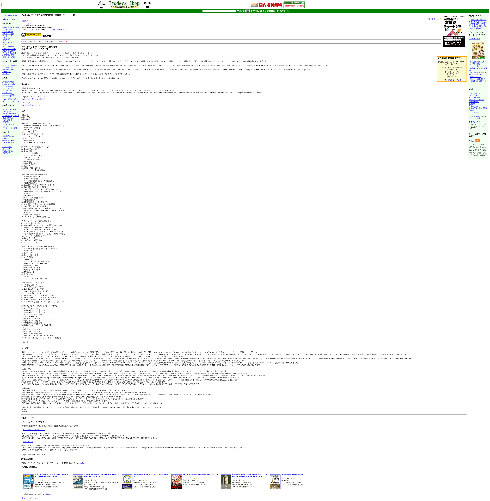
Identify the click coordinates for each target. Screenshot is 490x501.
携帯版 (1, 4)
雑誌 (4, 118)
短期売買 (5, 27)
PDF (477, 116)
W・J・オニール (8, 97)
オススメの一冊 (474, 97)
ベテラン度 (431, 19)
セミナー (5, 109)
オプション (6, 65)
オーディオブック (9, 124)
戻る (23, 498)
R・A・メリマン (8, 95)
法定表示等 (6, 153)
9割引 (15, 128)
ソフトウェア (7, 116)
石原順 (11, 82)
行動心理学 (10, 55)
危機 (4, 57)
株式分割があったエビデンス (34, 430)
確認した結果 (28, 442)
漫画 (4, 122)
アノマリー (6, 47)
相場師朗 (5, 82)
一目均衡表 (6, 38)
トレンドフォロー (9, 42)
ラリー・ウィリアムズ (10, 101)
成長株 (4, 51)
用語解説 (472, 104)
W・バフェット (8, 88)
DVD (11, 109)
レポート (16, 116)
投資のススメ (474, 106)
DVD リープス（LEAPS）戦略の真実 (477, 78)
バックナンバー (474, 39)
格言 (13, 57)
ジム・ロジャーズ (9, 99)
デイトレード (14, 27)
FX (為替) (5, 67)
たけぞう (5, 86)
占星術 (8, 57)
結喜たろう (13, 86)
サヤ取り (5, 53)
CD (14, 109)
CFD (11, 67)
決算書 (10, 51)
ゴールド (12, 70)
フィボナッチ (7, 36)
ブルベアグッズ (8, 143)
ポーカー (5, 74)
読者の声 (24, 41)
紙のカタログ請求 (477, 117)
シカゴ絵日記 (474, 112)
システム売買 (7, 30)
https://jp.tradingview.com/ (30, 105)
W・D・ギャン (7, 90)
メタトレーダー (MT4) (10, 114)
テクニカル (6, 32)
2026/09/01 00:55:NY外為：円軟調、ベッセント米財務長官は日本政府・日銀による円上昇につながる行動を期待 (478, 24)
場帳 (7, 122)
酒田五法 (5, 40)
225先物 (14, 65)
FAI (14, 51)
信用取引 (5, 138)
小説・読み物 (7, 120)
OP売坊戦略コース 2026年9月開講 (476, 63)
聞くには (6, 126)
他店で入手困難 (8, 141)
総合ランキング (474, 93)
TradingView (6, 111)
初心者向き (10, 136)
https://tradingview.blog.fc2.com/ (33, 99)
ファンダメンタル (9, 49)
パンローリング (27, 23)
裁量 (12, 47)
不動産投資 (6, 72)
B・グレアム (7, 93)
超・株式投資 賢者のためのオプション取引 (478, 74)
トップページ (7, 147)
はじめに (39, 41)
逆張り (4, 44)
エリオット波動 (8, 34)
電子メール (6, 149)
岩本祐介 (5, 84)
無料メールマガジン (476, 100)
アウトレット (7, 128)
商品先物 (5, 70)
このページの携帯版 (9, 15)
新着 (4, 19)
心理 (4, 55)
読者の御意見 (474, 102)
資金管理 (12, 53)
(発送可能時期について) (58, 29)
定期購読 (9, 118)
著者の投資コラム (475, 108)
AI (12, 32)
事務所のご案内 (8, 151)
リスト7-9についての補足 (54, 41)
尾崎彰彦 (24, 21)
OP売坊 (12, 84)
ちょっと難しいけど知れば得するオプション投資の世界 (478, 68)
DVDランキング (474, 95)
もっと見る (80, 463)
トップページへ (32, 498)
